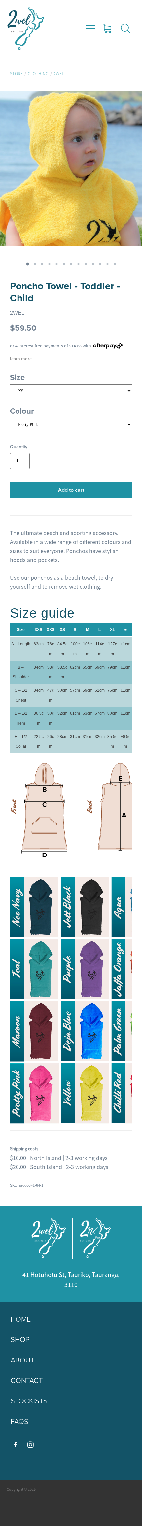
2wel (58, 74)
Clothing (38, 74)
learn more (21, 359)
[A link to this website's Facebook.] (15, 1444)
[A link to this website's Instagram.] (30, 1444)
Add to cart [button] (71, 490)
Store (16, 74)
